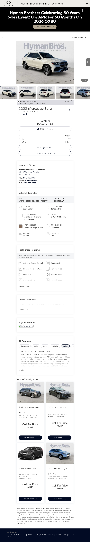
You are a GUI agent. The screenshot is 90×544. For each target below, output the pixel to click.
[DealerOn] (11, 532)
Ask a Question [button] (44, 147)
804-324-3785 (31, 180)
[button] (3, 37)
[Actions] (69, 110)
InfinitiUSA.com (10, 537)
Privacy (75, 534)
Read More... (24, 309)
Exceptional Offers (43, 27)
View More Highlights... (28, 286)
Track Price (45, 129)
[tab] (25, 346)
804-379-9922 (29, 183)
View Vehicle (29, 438)
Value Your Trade (43, 153)
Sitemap (70, 534)
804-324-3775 (29, 178)
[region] (45, 139)
